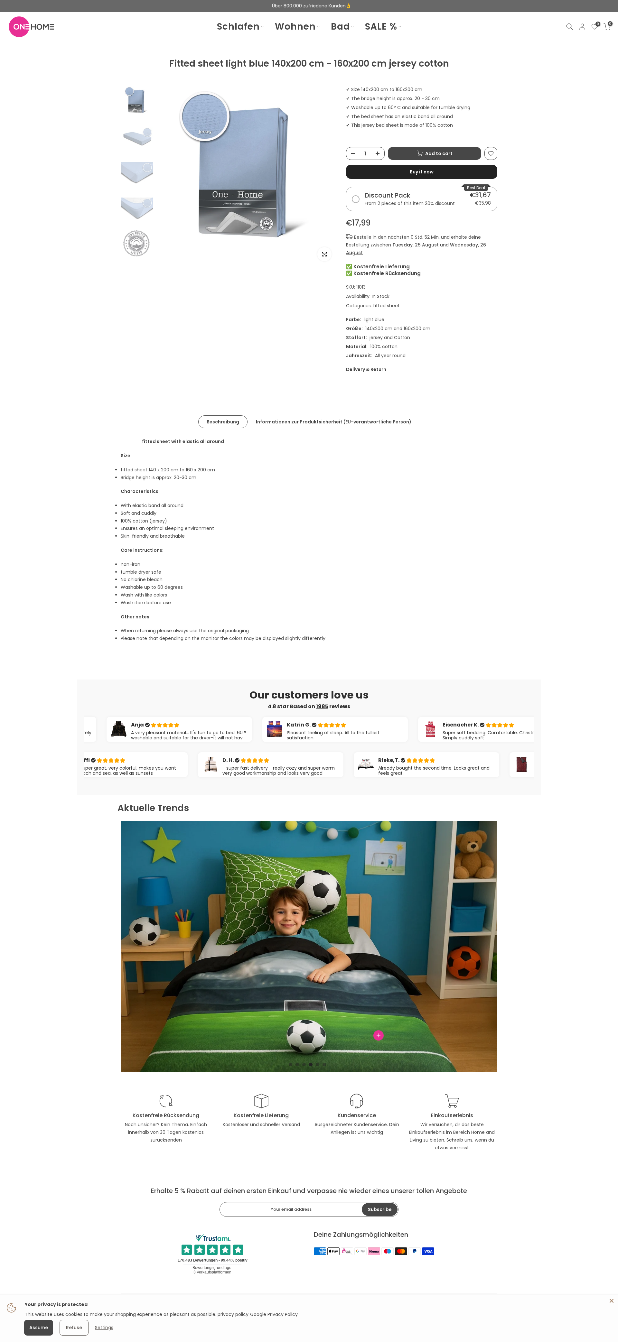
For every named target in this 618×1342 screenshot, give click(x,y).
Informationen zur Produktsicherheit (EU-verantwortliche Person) (333, 422)
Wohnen (295, 27)
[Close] (611, 1301)
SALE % (381, 27)
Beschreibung (223, 422)
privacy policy (233, 1314)
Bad (340, 27)
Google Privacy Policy (274, 1314)
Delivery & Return (366, 369)
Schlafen (238, 27)
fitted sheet (386, 305)
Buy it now (422, 172)
